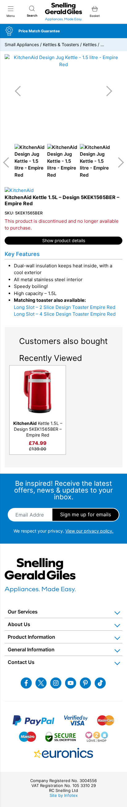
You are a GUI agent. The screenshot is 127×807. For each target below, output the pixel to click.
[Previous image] (20, 91)
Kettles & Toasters (61, 44)
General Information (31, 649)
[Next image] (107, 91)
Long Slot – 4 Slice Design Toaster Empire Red (65, 314)
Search (32, 15)
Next (118, 162)
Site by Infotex (64, 795)
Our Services (23, 612)
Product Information (31, 637)
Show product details (63, 240)
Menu (10, 16)
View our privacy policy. (89, 530)
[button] (63, 31)
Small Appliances (22, 44)
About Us (19, 624)
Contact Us (21, 662)
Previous (8, 162)
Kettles (89, 44)
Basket (95, 16)
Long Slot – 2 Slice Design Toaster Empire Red (64, 307)
